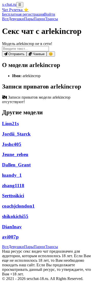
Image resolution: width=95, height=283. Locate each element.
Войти (49, 14)
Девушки (16, 19)
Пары (29, 19)
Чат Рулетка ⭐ (15, 10)
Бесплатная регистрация (23, 14)
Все (5, 19)
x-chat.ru (9, 4)
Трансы (51, 19)
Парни (39, 19)
